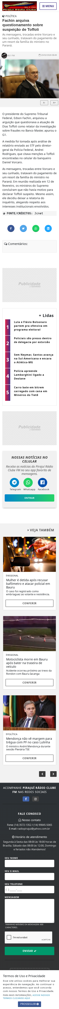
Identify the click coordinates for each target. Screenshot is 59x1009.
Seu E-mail (12, 871)
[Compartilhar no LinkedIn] (48, 228)
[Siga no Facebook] (26, 798)
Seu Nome (11, 857)
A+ (54, 102)
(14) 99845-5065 (43, 825)
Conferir (29, 603)
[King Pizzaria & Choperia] (29, 284)
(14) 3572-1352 (22, 825)
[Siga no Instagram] (35, 798)
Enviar (28, 951)
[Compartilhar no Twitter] (23, 228)
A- (44, 102)
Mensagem (12, 897)
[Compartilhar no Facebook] (11, 228)
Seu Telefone (14, 884)
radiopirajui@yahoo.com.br (33, 828)
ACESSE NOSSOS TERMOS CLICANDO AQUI (26, 997)
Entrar (30, 497)
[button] (53, 774)
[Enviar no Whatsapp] (36, 228)
